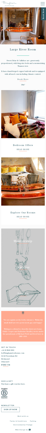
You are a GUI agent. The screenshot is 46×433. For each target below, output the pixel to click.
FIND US (5, 365)
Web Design (20, 430)
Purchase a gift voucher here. (13, 384)
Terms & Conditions (18, 421)
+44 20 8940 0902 (7, 350)
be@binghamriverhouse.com (12, 353)
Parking (33, 421)
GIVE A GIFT (7, 381)
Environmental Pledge (23, 425)
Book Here (23, 79)
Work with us (23, 416)
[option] (23, 25)
